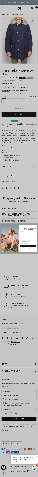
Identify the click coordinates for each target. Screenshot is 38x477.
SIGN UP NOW (28, 245)
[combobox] (21, 236)
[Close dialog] (36, 225)
